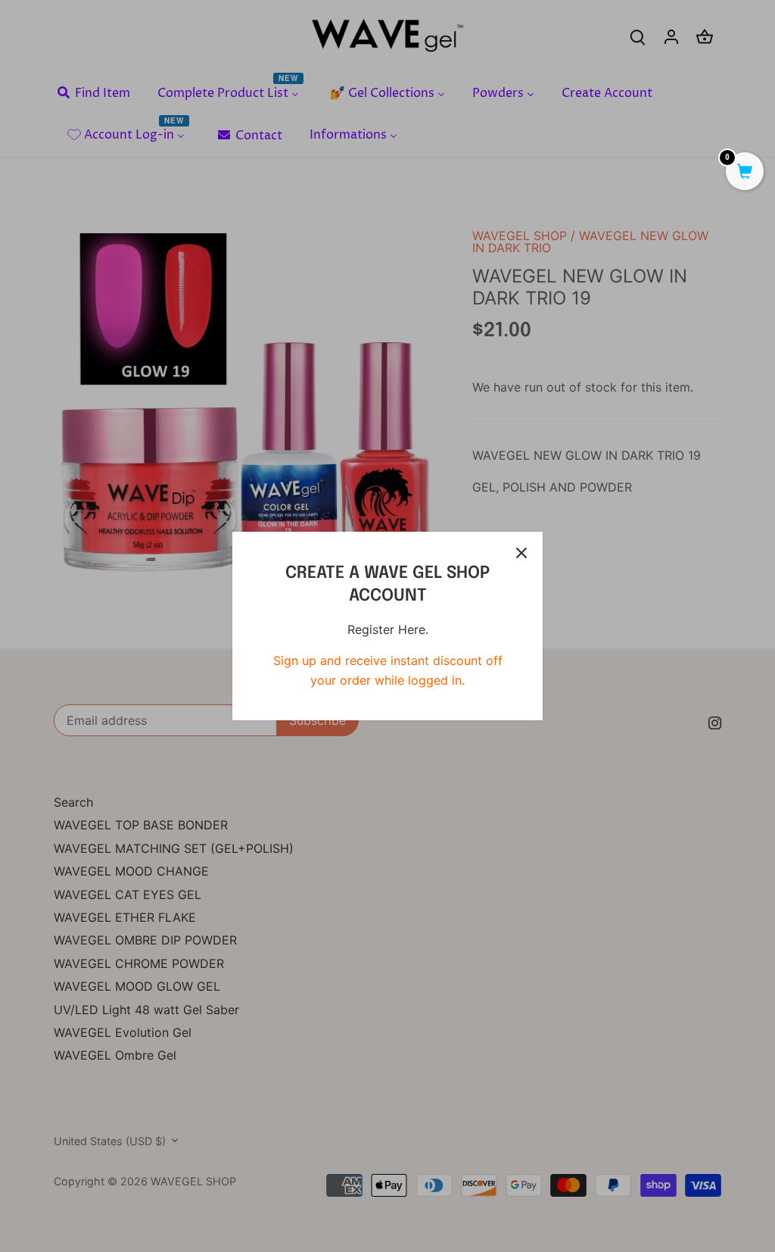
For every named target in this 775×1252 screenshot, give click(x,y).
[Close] (521, 553)
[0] (745, 173)
